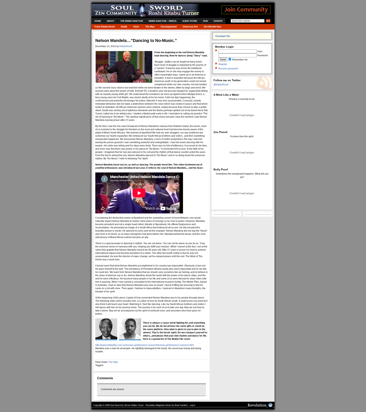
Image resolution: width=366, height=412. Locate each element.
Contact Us (222, 36)
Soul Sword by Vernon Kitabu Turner (127, 405)
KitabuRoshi (126, 46)
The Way (150, 26)
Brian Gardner (181, 405)
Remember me (240, 59)
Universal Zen (190, 26)
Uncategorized (169, 26)
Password (262, 55)
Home (98, 21)
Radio (124, 26)
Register (222, 64)
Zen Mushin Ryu (212, 26)
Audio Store (189, 21)
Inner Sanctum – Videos (162, 21)
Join (205, 21)
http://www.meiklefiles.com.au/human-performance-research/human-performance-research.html (144, 345)
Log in (192, 405)
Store (136, 26)
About (110, 21)
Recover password (228, 68)
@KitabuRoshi (221, 84)
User (259, 51)
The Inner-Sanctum (131, 21)
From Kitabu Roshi (105, 26)
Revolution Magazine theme (158, 405)
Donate (218, 21)
